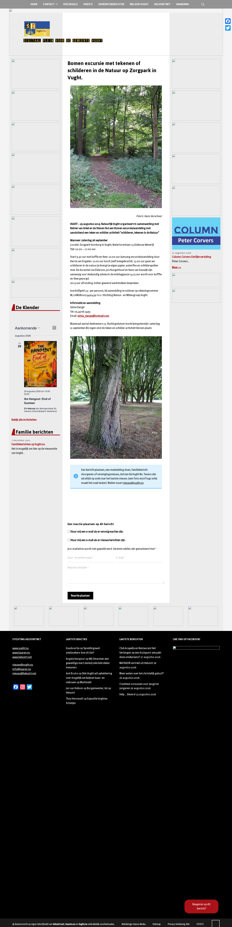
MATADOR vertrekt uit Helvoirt (136, 663)
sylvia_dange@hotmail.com (93, 316)
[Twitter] (228, 28)
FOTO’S (200, 924)
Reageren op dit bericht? (201, 906)
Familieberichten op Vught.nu (28, 444)
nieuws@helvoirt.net (24, 673)
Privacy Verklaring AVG (179, 924)
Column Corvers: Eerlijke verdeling (191, 256)
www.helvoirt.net (22, 657)
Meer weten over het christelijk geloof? (141, 673)
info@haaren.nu (21, 669)
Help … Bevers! (127, 694)
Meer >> (176, 267)
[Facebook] (228, 21)
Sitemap (157, 924)
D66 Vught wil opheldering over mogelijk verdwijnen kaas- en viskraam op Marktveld (89, 678)
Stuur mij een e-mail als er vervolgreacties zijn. (96, 531)
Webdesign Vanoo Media (134, 924)
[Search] (202, 4)
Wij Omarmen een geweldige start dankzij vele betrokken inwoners (88, 663)
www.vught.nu (20, 648)
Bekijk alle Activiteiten (24, 419)
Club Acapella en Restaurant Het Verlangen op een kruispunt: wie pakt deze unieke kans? (140, 653)
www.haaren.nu (21, 652)
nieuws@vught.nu (133, 483)
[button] (14, 32)
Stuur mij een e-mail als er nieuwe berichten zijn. (98, 540)
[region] (116, 32)
